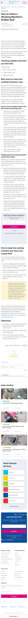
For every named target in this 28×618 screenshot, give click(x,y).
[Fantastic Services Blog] (14, 2)
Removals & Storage (19, 571)
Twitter (8, 601)
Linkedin (23, 601)
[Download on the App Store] (5, 607)
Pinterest (12, 601)
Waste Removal (17, 573)
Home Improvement (5, 553)
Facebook (4, 601)
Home (16, 553)
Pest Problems (4, 561)
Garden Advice (4, 555)
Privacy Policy (18, 557)
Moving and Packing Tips (6, 559)
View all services (14, 506)
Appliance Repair (18, 577)
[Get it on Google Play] (14, 607)
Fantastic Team (5, 23)
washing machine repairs (17, 313)
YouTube (16, 601)
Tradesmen (3, 577)
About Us (17, 555)
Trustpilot (14, 230)
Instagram (19, 601)
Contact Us (17, 561)
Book (24, 2)
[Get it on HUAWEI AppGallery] (22, 607)
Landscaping (4, 575)
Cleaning (3, 571)
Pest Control (17, 575)
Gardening (3, 573)
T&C (16, 563)
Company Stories (5, 563)
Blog (2, 6)
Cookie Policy (18, 559)
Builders (3, 579)
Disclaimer (17, 565)
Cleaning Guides (7, 6)
